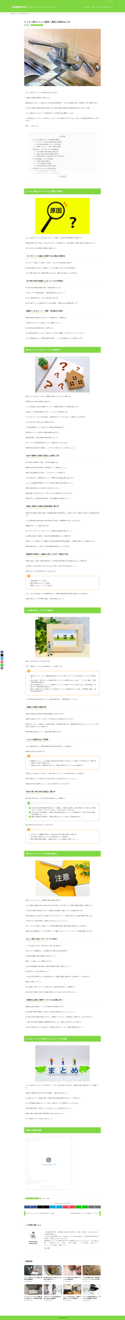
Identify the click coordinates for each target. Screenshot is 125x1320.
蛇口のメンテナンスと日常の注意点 (45, 168)
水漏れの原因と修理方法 (43, 161)
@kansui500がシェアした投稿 (49, 1186)
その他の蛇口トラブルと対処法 (43, 159)
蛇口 (48, 1198)
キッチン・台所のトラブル (37, 25)
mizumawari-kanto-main (33, 1242)
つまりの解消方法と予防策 (44, 163)
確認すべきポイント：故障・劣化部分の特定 (49, 146)
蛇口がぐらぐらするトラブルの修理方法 (46, 149)
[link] (45, 1248)
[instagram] (48, 1248)
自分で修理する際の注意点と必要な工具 (48, 151)
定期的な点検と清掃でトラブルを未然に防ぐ (49, 173)
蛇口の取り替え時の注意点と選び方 (46, 165)
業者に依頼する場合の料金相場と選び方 (48, 154)
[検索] (112, 1)
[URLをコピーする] (94, 1207)
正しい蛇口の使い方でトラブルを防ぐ (47, 171)
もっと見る (62, 176)
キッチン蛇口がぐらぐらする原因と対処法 (47, 139)
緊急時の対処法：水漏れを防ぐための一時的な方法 (50, 156)
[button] (30, 1207)
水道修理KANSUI (19, 7)
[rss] (110, 1)
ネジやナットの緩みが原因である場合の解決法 (49, 142)
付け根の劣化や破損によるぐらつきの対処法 (49, 144)
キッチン (44, 1198)
